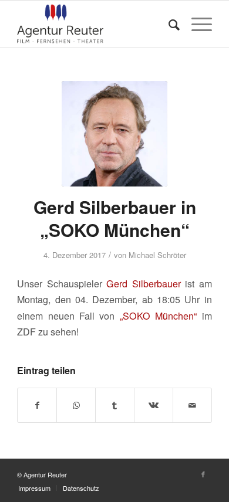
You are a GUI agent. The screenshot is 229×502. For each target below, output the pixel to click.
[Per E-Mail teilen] (192, 405)
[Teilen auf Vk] (153, 405)
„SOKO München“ (158, 316)
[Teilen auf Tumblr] (115, 405)
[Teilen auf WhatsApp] (76, 405)
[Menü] (196, 24)
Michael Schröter (157, 254)
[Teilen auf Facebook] (37, 405)
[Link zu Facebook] (203, 474)
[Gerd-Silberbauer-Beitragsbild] (114, 133)
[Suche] (168, 24)
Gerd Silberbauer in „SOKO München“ (114, 218)
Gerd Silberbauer (143, 283)
